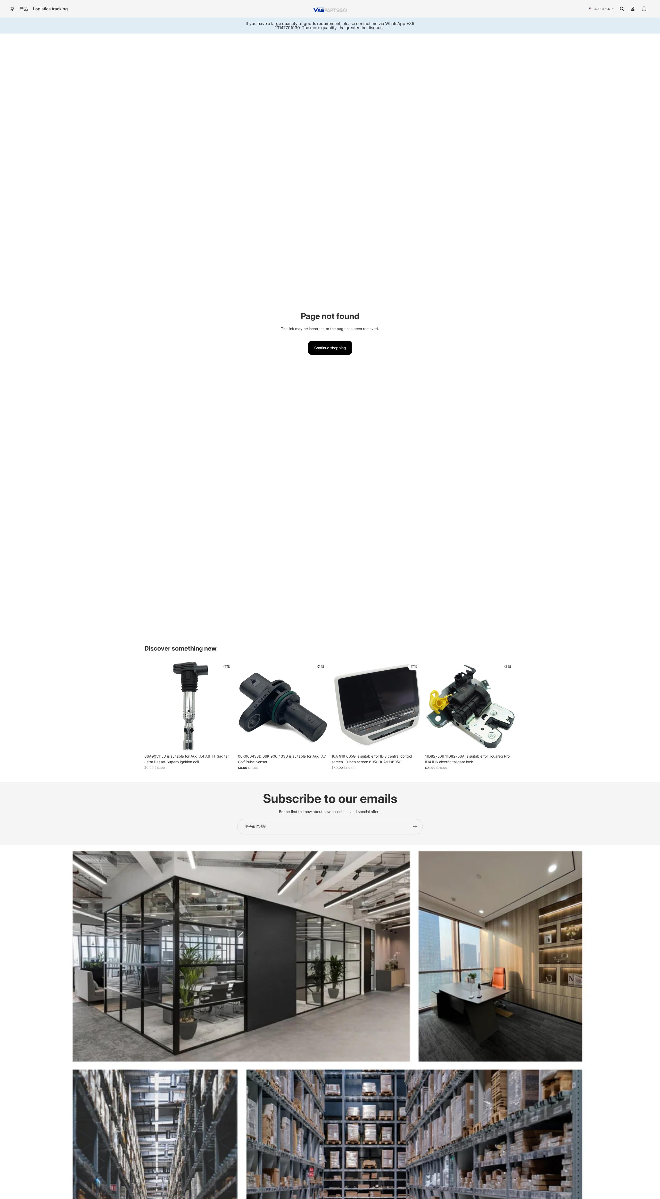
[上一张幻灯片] (152, 706)
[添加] (227, 743)
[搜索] (622, 8)
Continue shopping (330, 348)
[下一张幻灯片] (227, 706)
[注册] (415, 826)
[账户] (632, 8)
